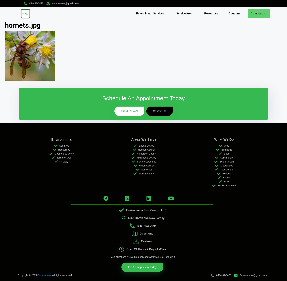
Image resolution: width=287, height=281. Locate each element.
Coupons (234, 13)
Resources (211, 13)
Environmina (44, 275)
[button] (151, 13)
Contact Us (258, 13)
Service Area (184, 13)
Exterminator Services (150, 13)
